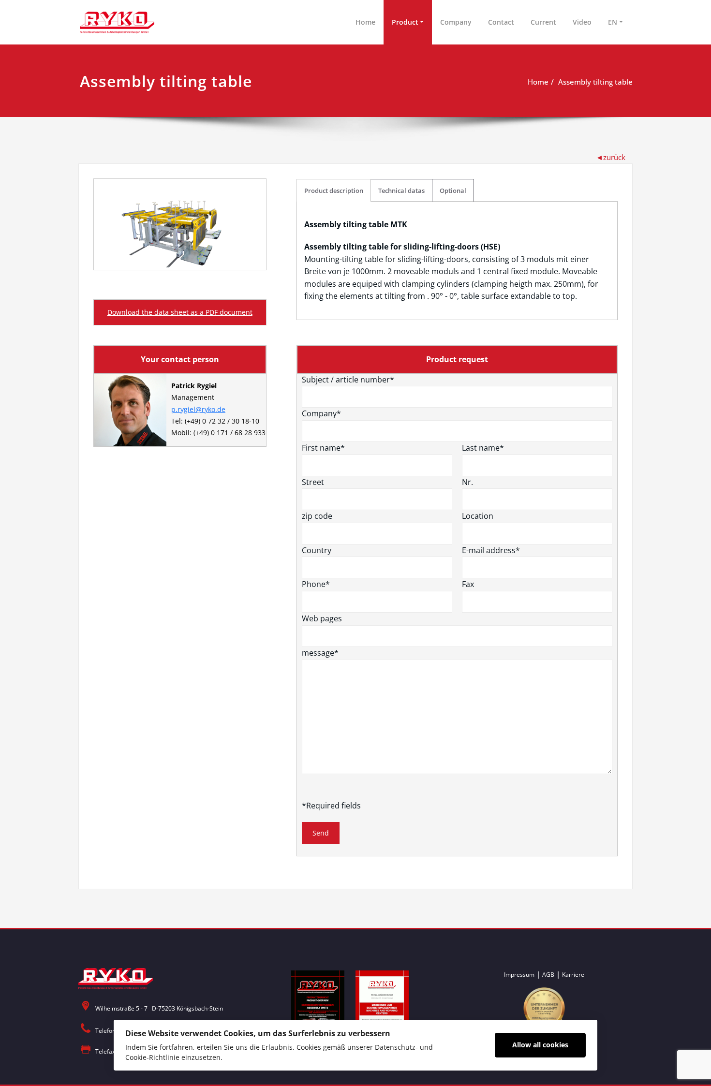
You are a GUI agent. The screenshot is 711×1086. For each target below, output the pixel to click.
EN (612, 22)
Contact (501, 22)
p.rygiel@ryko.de (198, 409)
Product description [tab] (333, 190)
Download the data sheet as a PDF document (179, 312)
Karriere (573, 974)
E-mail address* (491, 550)
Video (582, 22)
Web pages (322, 618)
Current (543, 22)
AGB (548, 974)
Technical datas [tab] (401, 190)
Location (477, 516)
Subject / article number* (348, 379)
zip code (317, 516)
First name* (323, 447)
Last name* (483, 447)
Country (316, 550)
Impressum (519, 974)
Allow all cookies (540, 1044)
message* (320, 652)
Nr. (467, 482)
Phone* (316, 584)
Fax (468, 584)
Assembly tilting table (595, 82)
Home (365, 22)
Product (405, 22)
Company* (321, 413)
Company (456, 22)
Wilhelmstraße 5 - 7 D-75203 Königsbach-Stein (159, 1008)
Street (313, 482)
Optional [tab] (453, 190)
